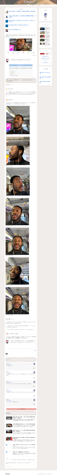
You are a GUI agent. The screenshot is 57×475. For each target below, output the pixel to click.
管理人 (45, 17)
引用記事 (35, 350)
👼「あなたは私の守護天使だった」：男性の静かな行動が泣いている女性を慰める (21, 69)
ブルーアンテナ (45, 62)
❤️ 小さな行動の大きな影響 (14, 75)
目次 (20, 65)
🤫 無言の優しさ (12, 72)
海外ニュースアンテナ (45, 58)
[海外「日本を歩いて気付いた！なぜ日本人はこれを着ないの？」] (7, 25)
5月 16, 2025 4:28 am (9, 400)
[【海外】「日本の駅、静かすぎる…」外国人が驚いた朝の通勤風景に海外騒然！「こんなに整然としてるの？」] (7, 16)
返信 (34, 377)
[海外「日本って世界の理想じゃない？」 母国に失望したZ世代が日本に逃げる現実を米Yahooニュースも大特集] (7, 30)
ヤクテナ (45, 60)
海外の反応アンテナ (45, 56)
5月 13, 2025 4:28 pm (9, 364)
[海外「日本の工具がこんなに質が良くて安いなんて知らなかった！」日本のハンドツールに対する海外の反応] (7, 21)
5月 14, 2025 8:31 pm (9, 382)
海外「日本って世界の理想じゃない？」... (15, 29)
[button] (33, 52)
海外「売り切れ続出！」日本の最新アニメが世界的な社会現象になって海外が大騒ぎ (22, 11)
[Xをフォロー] (46, 19)
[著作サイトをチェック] (44, 19)
